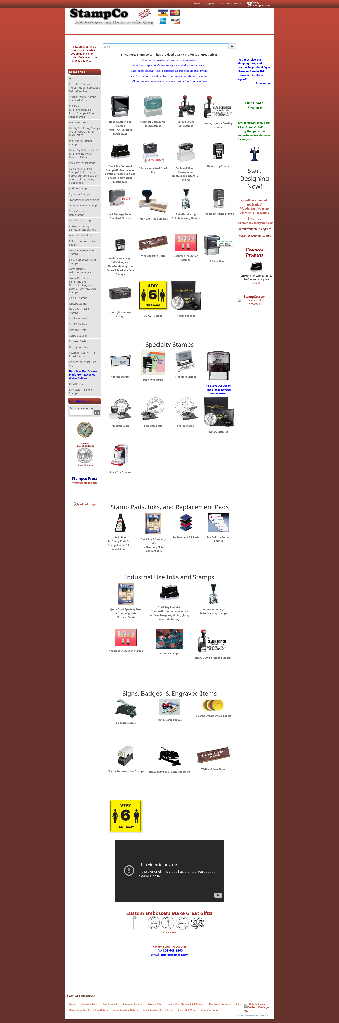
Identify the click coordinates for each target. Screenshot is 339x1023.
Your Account (110, 1003)
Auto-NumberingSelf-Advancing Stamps (82, 227)
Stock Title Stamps (79, 324)
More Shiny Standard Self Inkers (186, 1003)
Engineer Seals (77, 341)
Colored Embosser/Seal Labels (82, 242)
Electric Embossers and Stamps (82, 261)
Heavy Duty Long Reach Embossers (169, 771)
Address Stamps (78, 188)
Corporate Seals (78, 335)
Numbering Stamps (80, 220)
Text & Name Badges (170, 720)
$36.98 (256, 283)
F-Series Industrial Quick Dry (83, 363)
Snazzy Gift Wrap (187, 1009)
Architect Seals (77, 330)
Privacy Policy (155, 1003)
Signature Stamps (79, 194)
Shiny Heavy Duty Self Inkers (251, 1003)
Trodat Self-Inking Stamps (84, 200)
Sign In (210, 3)
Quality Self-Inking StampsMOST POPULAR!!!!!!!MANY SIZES (84, 131)
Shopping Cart (261, 5)
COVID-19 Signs (78, 384)
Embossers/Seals (79, 122)
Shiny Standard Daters (125, 1009)
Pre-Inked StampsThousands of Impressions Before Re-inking (84, 87)
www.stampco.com (84, 482)
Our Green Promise (219, 1003)
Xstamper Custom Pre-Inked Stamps (82, 354)
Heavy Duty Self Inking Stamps (82, 311)
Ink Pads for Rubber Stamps (80, 142)
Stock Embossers (79, 318)
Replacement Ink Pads (82, 163)
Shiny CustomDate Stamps (77, 213)
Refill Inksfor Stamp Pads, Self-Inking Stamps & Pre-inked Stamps (81, 111)
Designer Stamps (153, 379)
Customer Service (231, 3)
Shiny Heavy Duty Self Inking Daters (88, 1009)
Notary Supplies (78, 347)
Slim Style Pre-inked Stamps (80, 391)
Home (196, 3)
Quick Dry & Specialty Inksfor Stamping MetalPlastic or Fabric (84, 153)
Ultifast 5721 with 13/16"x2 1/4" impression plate (256, 277)
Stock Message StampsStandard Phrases (82, 98)
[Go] (97, 412)
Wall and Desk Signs (80, 235)
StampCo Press (209, 1009)
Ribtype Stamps (78, 303)
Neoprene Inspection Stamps (81, 252)
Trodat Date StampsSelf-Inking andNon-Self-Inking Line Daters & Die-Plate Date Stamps (82, 285)
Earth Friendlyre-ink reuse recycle (80, 270)
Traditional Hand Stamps (83, 205)
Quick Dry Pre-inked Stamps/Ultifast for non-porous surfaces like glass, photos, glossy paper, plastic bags (84, 175)
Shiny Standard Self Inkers (157, 1009)
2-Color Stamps (78, 298)
